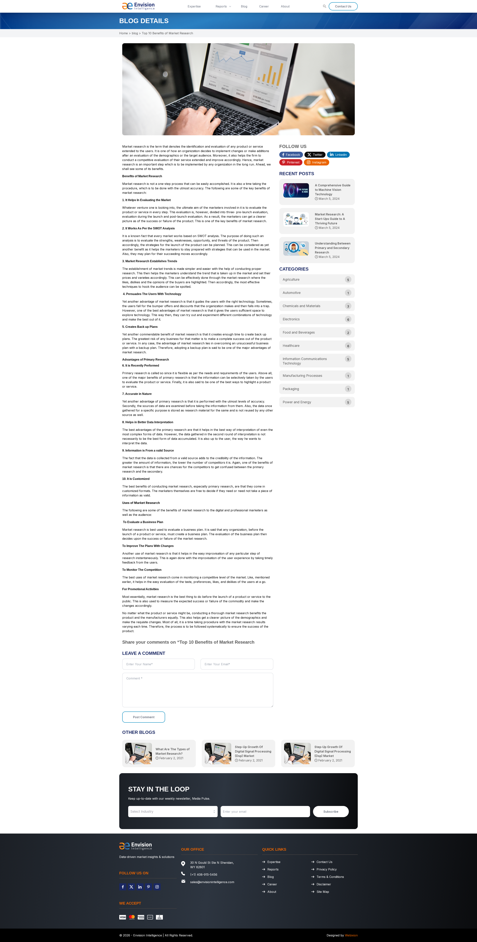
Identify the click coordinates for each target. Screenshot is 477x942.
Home (123, 33)
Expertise (194, 6)
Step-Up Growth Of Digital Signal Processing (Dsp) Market (253, 751)
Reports (221, 6)
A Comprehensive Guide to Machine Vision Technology (332, 189)
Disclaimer (324, 884)
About (285, 6)
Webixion (351, 935)
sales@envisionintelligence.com (212, 882)
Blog (244, 6)
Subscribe (330, 811)
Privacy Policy (327, 869)
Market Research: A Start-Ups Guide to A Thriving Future (330, 218)
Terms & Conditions (330, 877)
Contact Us (343, 6)
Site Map (323, 892)
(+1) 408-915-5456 (203, 874)
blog (135, 33)
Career (264, 6)
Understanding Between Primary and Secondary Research (332, 248)
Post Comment (143, 717)
